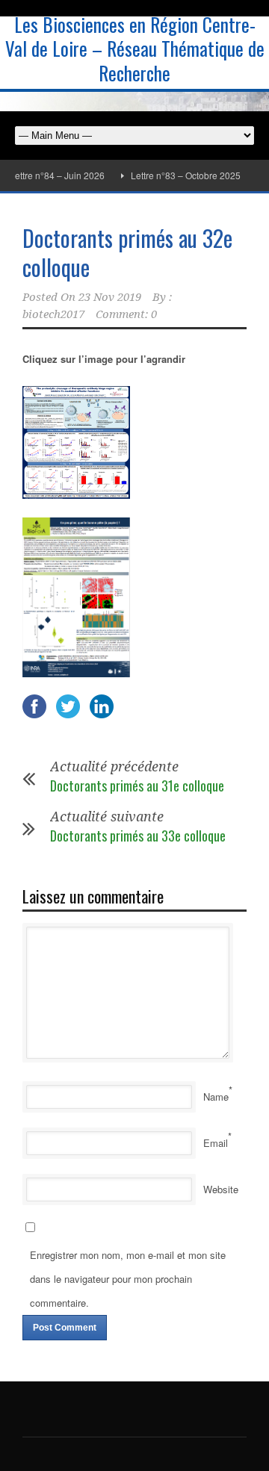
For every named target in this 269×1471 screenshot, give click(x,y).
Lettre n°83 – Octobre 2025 (179, 175)
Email (215, 1143)
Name (216, 1096)
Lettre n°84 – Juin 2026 (50, 175)
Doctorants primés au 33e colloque (138, 835)
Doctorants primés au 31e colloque (137, 785)
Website (220, 1189)
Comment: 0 (126, 314)
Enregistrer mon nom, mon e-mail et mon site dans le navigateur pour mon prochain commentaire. (128, 1279)
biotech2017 (53, 314)
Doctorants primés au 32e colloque (127, 252)
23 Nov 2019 (109, 297)
